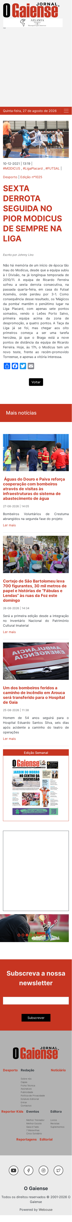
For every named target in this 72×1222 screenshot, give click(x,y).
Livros (53, 1120)
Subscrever (36, 1018)
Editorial (46, 1139)
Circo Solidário (34, 1133)
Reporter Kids (12, 1111)
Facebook (30, 1168)
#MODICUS (11, 168)
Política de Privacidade (33, 1095)
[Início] (31, 10)
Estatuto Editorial (30, 1099)
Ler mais (9, 525)
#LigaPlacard (33, 168)
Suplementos (57, 1126)
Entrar (24, 1102)
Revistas (54, 1123)
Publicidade (27, 1092)
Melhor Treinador (35, 1120)
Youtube (15, 1168)
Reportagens (26, 1139)
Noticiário (58, 1070)
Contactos (26, 1105)
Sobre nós (26, 1078)
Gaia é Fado (32, 1126)
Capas (24, 1082)
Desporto (10, 177)
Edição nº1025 (31, 177)
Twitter (59, 1168)
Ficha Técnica (28, 1085)
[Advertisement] (36, 67)
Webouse (45, 1210)
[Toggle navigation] (66, 111)
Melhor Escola (33, 1123)
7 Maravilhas (32, 1130)
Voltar (36, 382)
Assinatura (26, 1088)
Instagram (45, 1168)
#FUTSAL (52, 168)
